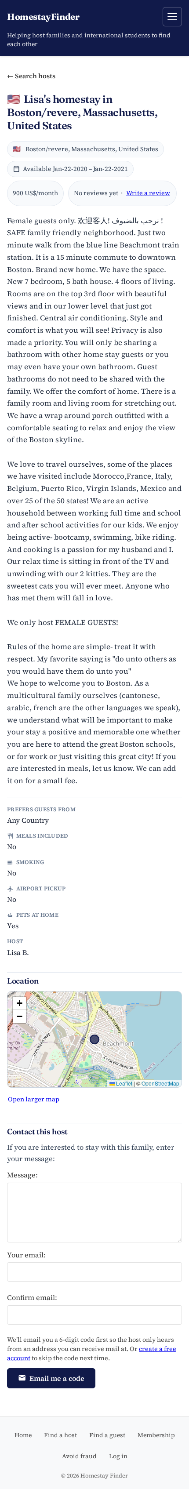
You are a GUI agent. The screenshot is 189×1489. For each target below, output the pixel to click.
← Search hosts (31, 75)
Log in (118, 1456)
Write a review (148, 193)
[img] (94, 1039)
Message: (22, 1175)
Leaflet (123, 1083)
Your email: (26, 1255)
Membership (156, 1435)
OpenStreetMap (160, 1083)
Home (23, 1435)
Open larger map (33, 1099)
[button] (19, 1003)
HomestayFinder (43, 16)
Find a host (60, 1435)
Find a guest (107, 1435)
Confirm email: (32, 1297)
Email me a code (56, 1378)
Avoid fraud (79, 1456)
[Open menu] (172, 16)
